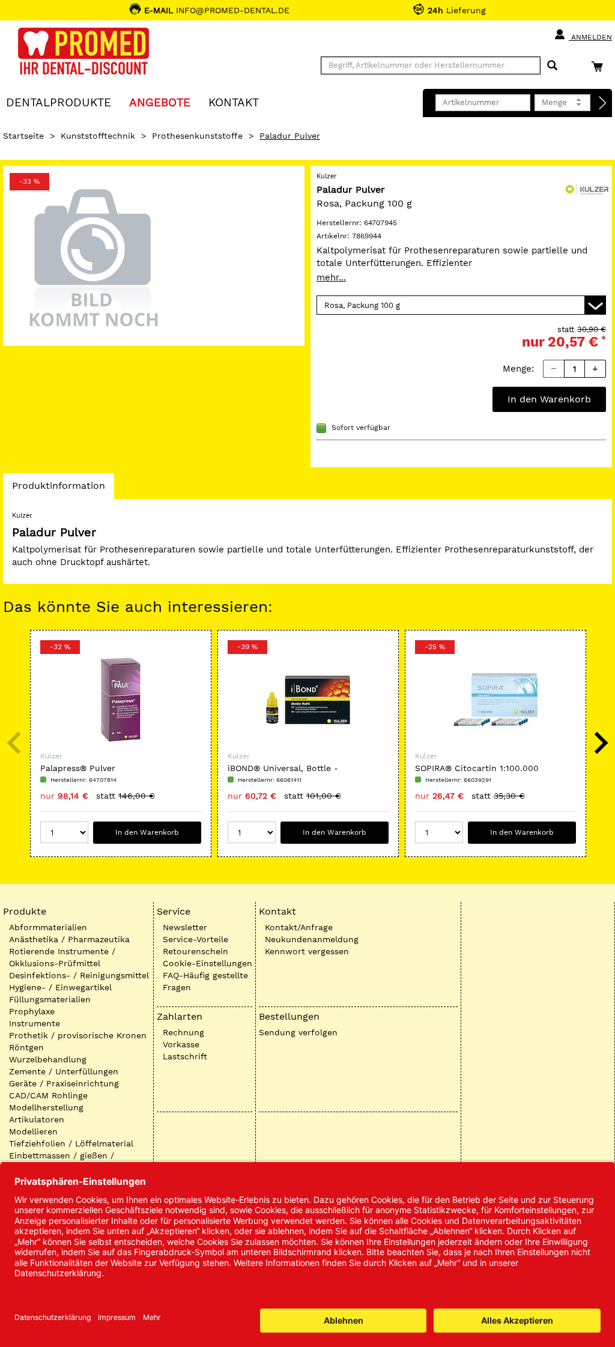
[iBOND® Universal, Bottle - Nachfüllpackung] (308, 700)
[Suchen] (552, 65)
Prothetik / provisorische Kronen (78, 1035)
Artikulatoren (36, 1119)
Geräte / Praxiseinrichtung (64, 1083)
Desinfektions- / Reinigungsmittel (79, 975)
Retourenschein (195, 951)
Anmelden (590, 37)
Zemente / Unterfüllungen (63, 1071)
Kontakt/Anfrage (299, 927)
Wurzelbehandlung (47, 1059)
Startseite (23, 136)
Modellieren (33, 1131)
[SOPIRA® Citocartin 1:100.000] (495, 700)
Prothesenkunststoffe (197, 136)
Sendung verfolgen (298, 1032)
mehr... (331, 277)
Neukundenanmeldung (312, 939)
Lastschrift (185, 1056)
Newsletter (185, 927)
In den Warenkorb (549, 399)
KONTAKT (233, 101)
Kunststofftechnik (98, 136)
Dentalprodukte (58, 101)
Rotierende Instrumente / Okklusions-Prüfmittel (62, 957)
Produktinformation (58, 489)
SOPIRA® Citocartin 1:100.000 (477, 768)
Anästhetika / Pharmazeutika (69, 939)
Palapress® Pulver (77, 768)
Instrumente (34, 1023)
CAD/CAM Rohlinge (48, 1095)
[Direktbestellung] (603, 103)
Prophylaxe (32, 1011)
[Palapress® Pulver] (121, 700)
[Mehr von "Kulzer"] (588, 188)
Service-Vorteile (195, 939)
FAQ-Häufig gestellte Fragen (205, 981)
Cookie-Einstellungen (207, 963)
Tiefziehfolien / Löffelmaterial (71, 1143)
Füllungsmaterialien (50, 999)
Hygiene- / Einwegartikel (60, 987)
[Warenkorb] (600, 66)
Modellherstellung (46, 1107)
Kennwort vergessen (307, 951)
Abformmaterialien (48, 927)
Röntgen (26, 1047)
